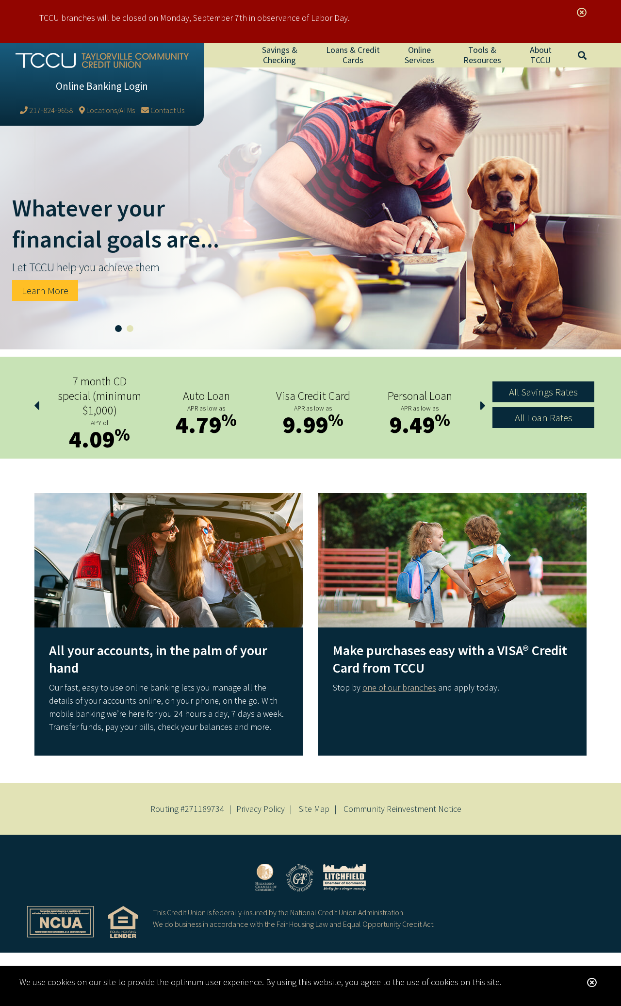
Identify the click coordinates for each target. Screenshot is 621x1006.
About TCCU (541, 55)
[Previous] (36, 405)
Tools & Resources (482, 55)
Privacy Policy (260, 808)
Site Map (314, 808)
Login (102, 86)
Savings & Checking (279, 55)
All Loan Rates (543, 417)
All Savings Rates (543, 391)
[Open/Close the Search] (582, 55)
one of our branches (399, 687)
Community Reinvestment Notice (402, 808)
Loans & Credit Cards (353, 55)
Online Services (419, 55)
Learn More (45, 290)
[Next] (482, 405)
